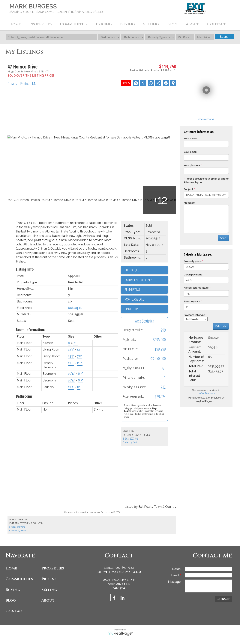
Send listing (132, 289)
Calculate (220, 326)
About (48, 600)
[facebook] (114, 598)
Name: (176, 569)
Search (224, 36)
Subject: (189, 189)
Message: (189, 202)
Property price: (193, 261)
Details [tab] (12, 83)
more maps (206, 119)
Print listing (132, 309)
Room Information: (30, 329)
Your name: (190, 138)
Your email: (190, 151)
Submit (224, 599)
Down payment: (193, 274)
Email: (175, 575)
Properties (52, 568)
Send (223, 238)
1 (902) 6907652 (130, 438)
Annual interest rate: (196, 288)
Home (15, 24)
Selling (49, 589)
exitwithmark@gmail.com (119, 572)
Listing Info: (25, 269)
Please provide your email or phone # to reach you (206, 180)
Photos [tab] (24, 83)
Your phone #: (192, 165)
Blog (172, 24)
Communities (19, 578)
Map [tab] (35, 83)
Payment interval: (194, 315)
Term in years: (192, 301)
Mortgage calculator (146, 299)
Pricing (49, 578)
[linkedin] (123, 598)
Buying (13, 589)
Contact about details (138, 280)
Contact (216, 24)
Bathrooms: (24, 396)
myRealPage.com (206, 393)
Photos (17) (132, 270)
